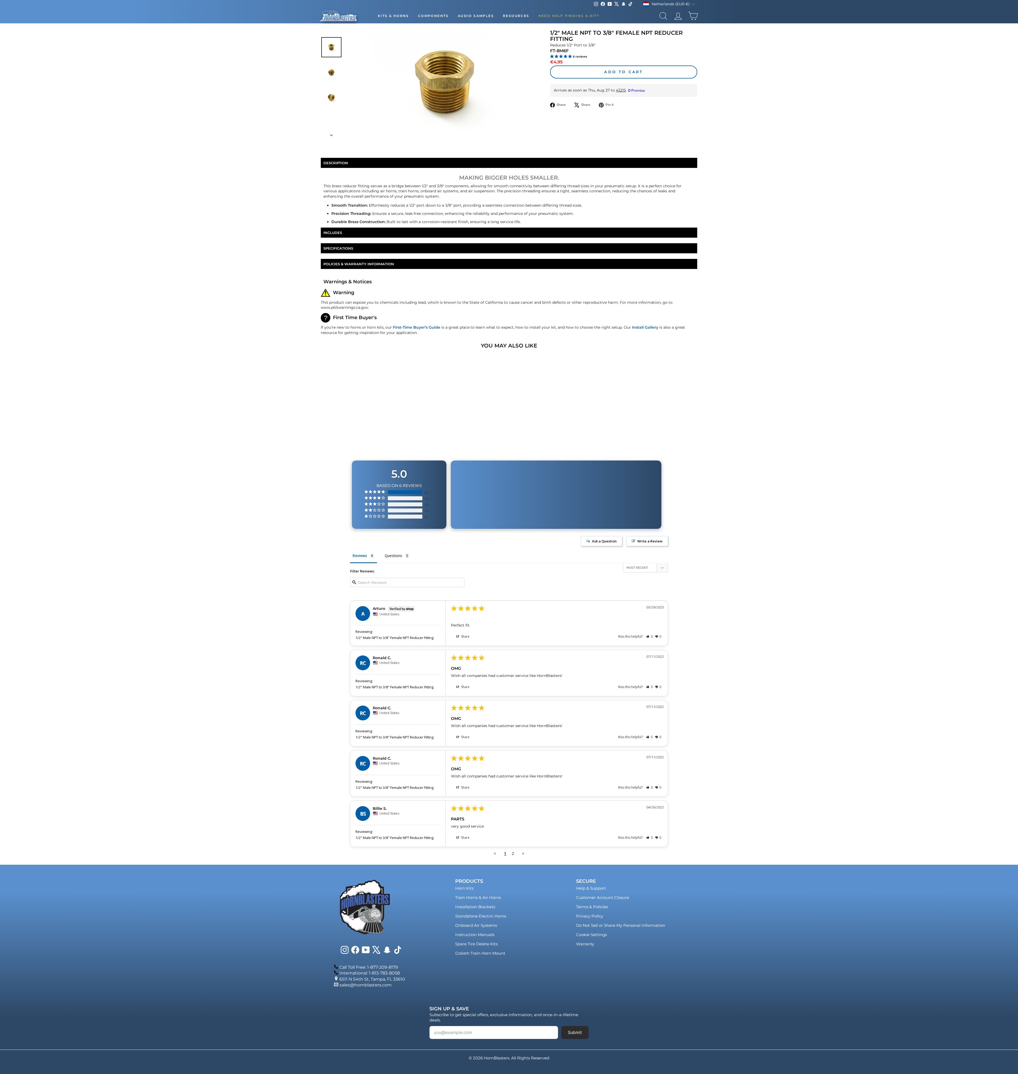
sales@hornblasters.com (366, 985)
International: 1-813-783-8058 (369, 973)
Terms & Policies (592, 906)
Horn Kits (464, 888)
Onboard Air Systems (476, 925)
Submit (575, 1032)
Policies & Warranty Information (358, 264)
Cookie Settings (591, 934)
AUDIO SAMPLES (476, 16)
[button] (649, 636)
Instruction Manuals (474, 934)
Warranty (585, 943)
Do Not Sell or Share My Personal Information (620, 925)
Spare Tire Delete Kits (476, 943)
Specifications (338, 248)
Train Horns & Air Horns (478, 897)
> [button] (523, 853)
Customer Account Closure (602, 897)
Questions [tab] (393, 555)
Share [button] (464, 636)
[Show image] (331, 47)
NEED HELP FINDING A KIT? (569, 16)
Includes (332, 233)
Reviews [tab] (360, 555)
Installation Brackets (475, 906)
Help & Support (591, 888)
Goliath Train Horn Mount (480, 953)
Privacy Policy (589, 916)
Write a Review (649, 541)
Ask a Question (604, 541)
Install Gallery (645, 327)
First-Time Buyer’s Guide (416, 327)
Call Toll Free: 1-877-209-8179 (368, 967)
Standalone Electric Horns (480, 916)
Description (335, 163)
